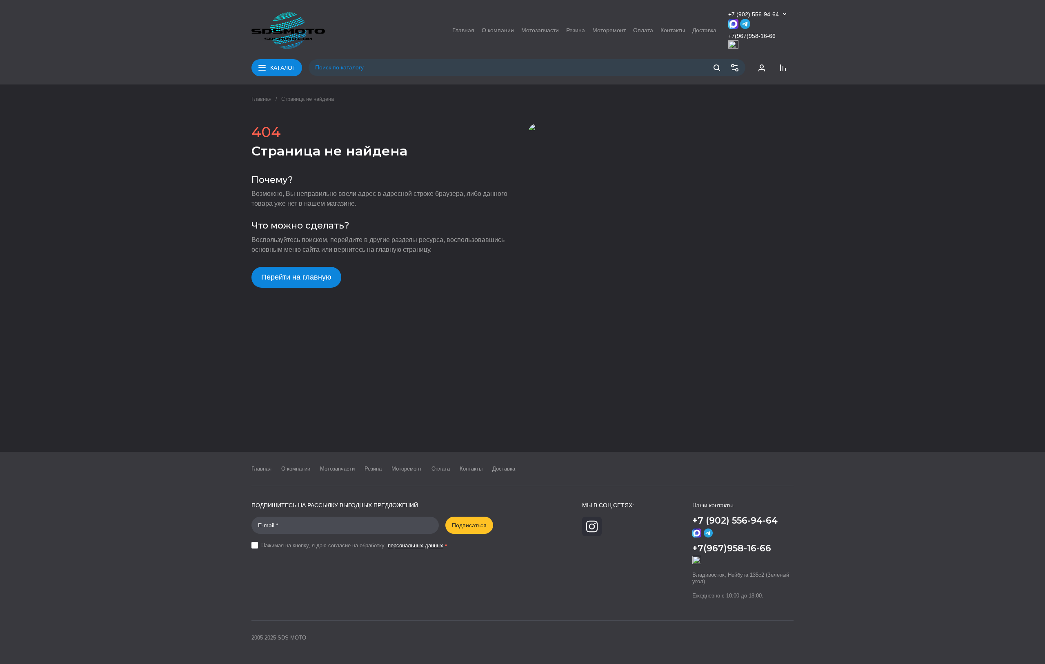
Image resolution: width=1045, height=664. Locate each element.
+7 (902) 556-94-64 (753, 14)
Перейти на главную (296, 277)
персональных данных (415, 545)
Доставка (503, 469)
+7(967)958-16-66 (752, 36)
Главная (261, 99)
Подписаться (469, 525)
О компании (295, 469)
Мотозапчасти (337, 469)
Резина (373, 469)
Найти (716, 67)
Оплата (440, 469)
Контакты (471, 469)
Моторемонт (406, 469)
